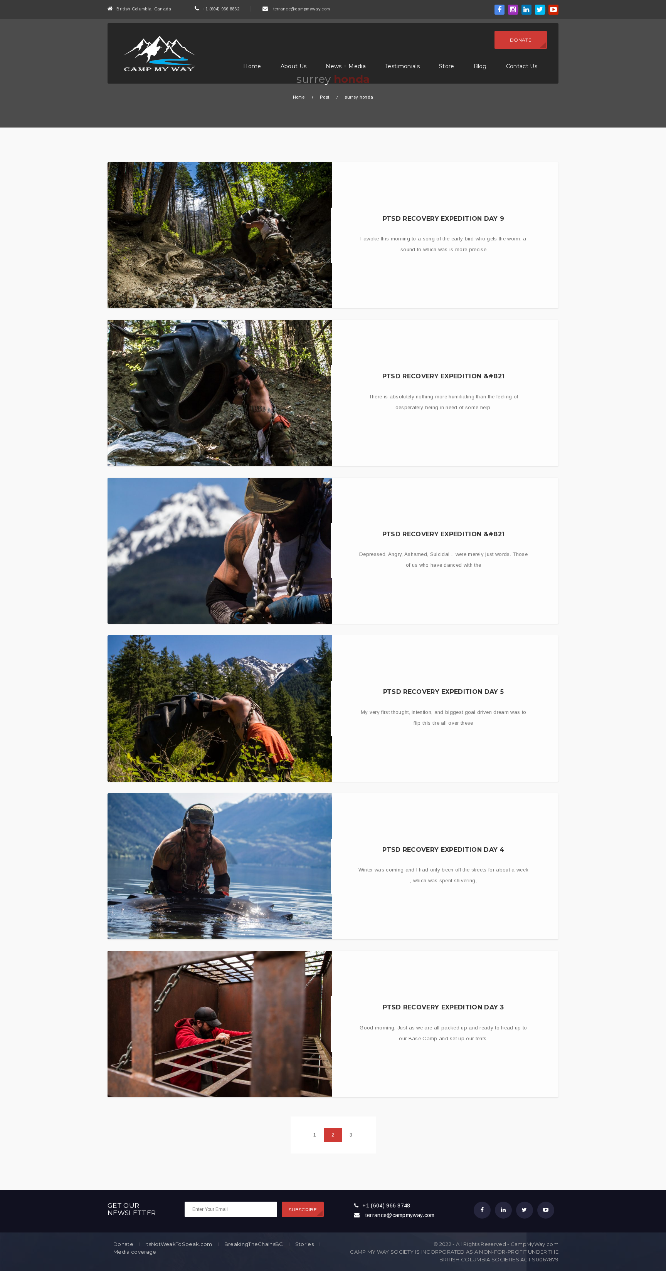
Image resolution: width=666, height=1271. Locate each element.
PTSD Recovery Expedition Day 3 (443, 1007)
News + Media (346, 66)
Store (446, 66)
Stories (304, 1244)
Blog (480, 66)
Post (324, 97)
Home (252, 66)
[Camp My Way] (157, 53)
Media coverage (134, 1252)
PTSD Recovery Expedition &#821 (443, 376)
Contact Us (521, 66)
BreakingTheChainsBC (253, 1244)
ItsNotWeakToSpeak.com (178, 1244)
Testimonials (402, 66)
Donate (520, 40)
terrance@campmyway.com (301, 9)
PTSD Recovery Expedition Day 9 (444, 218)
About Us (294, 66)
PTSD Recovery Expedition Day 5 (443, 691)
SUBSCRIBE (303, 1209)
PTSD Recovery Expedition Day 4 (443, 849)
